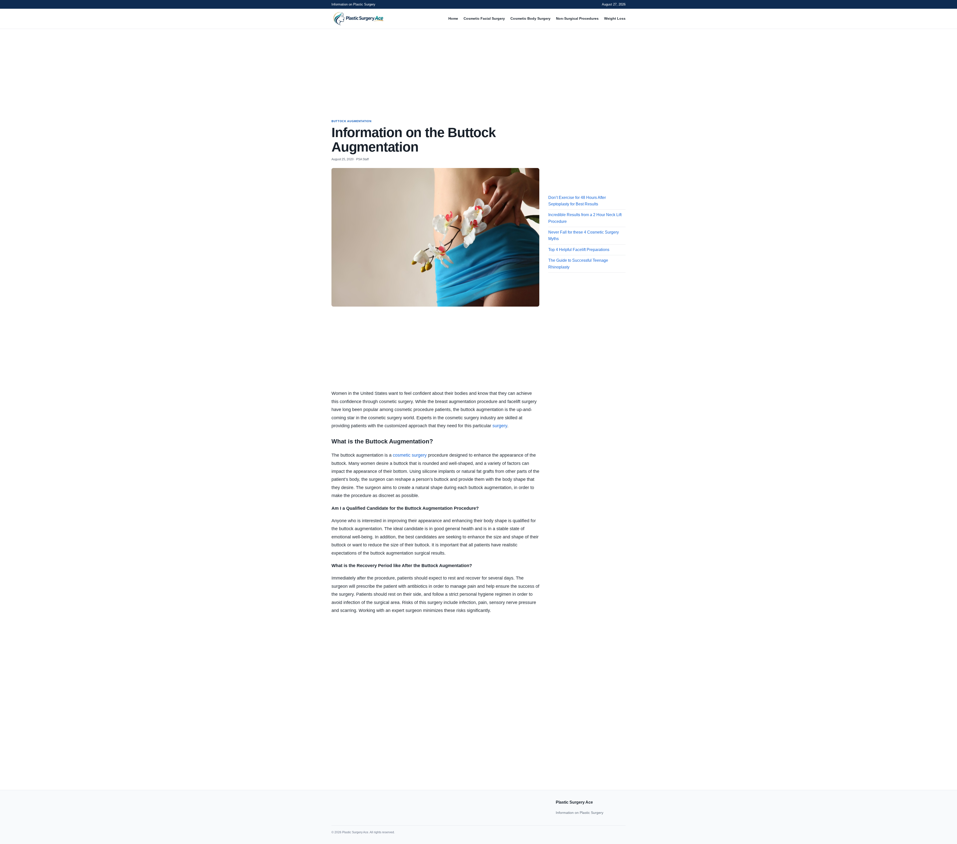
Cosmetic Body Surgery (530, 18)
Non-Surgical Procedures (577, 18)
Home (453, 18)
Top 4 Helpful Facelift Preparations (578, 250)
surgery (499, 425)
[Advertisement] (478, 69)
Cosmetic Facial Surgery (484, 18)
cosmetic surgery (410, 455)
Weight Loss (615, 18)
